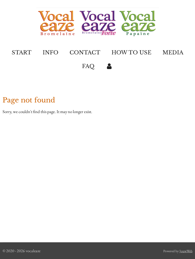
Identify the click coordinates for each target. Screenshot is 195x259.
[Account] (109, 66)
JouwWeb (186, 251)
